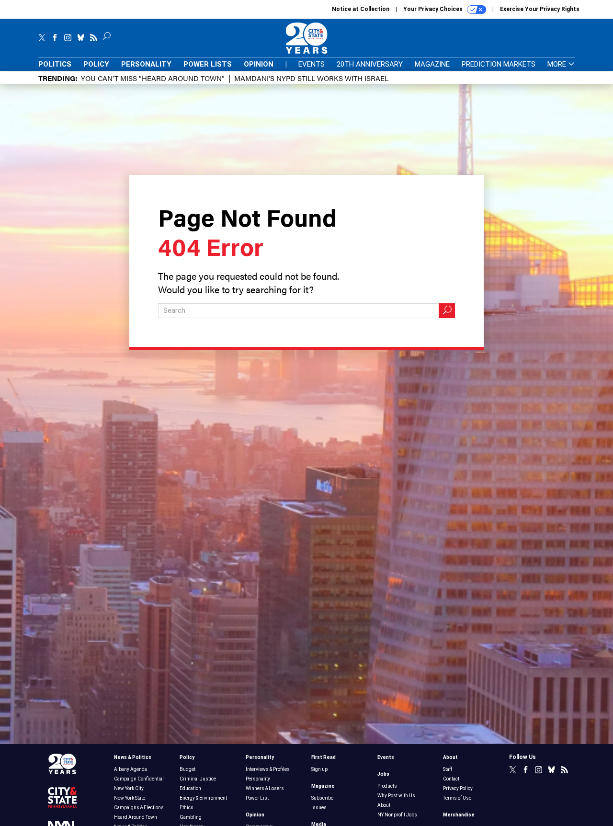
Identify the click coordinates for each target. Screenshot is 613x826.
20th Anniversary (370, 64)
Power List (257, 798)
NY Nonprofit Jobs (397, 814)
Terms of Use (457, 798)
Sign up (319, 769)
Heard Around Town (135, 817)
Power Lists (207, 64)
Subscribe (322, 798)
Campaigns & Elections (139, 807)
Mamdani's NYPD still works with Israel (311, 78)
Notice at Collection (360, 9)
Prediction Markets (498, 64)
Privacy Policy (458, 788)
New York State (129, 798)
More (557, 64)
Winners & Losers (265, 788)
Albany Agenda (130, 769)
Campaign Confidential (139, 778)
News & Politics (132, 757)
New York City (129, 788)
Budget (187, 769)
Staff (447, 769)
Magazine (432, 64)
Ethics (186, 807)
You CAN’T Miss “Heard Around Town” (153, 78)
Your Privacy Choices (433, 9)
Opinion (258, 64)
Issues (319, 807)
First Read (323, 757)
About (383, 805)
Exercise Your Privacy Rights (539, 9)
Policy (96, 64)
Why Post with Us (396, 795)
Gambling (191, 817)
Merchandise (459, 814)
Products (387, 786)
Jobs (383, 774)
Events (311, 64)
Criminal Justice (198, 778)
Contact (451, 778)
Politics (54, 64)
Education (190, 788)
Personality (146, 64)
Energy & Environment (203, 798)
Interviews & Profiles (268, 769)
